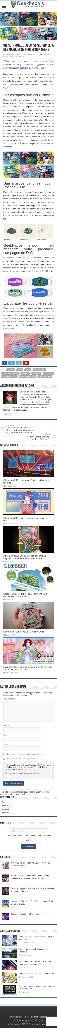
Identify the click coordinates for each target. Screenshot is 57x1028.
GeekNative (36, 258)
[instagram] (29, 1020)
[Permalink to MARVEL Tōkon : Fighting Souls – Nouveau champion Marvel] (5, 865)
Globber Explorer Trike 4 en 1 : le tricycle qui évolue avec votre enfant (25, 595)
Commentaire (9, 699)
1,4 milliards (45, 103)
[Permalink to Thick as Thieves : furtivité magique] (5, 916)
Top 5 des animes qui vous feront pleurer (36, 974)
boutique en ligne (35, 140)
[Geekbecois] (28, 4)
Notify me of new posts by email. (20, 758)
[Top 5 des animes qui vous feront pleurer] (9, 977)
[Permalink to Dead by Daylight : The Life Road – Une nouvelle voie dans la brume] (5, 891)
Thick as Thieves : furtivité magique (27, 914)
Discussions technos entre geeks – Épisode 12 (38, 437)
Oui (29, 840)
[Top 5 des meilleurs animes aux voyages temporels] (9, 940)
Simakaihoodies (30, 325)
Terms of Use (21, 769)
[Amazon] (39, 1020)
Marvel (25, 373)
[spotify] (32, 1020)
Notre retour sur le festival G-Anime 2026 (23, 631)
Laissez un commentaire (15, 56)
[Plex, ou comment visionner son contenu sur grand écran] (9, 990)
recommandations (20, 68)
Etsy (28, 370)
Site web (7, 744)
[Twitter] (20, 1020)
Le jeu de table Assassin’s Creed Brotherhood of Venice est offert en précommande (20, 429)
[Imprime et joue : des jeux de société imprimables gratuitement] (9, 965)
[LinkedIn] (23, 1020)
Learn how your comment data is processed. (24, 793)
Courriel (7, 735)
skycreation (45, 376)
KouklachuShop (10, 328)
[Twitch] (36, 1020)
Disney (11, 370)
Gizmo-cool (47, 54)
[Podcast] (42, 1020)
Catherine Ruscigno (13, 54)
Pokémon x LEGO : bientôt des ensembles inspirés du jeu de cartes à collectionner (24, 557)
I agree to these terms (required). (24, 773)
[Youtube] (26, 1020)
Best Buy (6, 806)
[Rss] (15, 1020)
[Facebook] (17, 1020)
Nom (6, 726)
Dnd (20, 370)
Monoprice (6, 809)
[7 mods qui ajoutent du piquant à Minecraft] (9, 953)
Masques (49, 373)
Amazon (5, 802)
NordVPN (6, 813)
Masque (36, 373)
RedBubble (39, 264)
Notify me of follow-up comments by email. (25, 754)
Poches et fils (9, 376)
